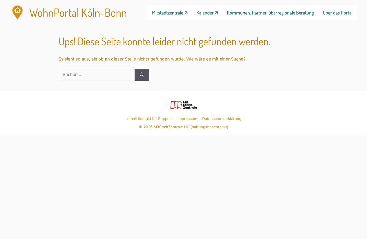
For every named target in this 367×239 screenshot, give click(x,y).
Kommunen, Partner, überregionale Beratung (270, 12)
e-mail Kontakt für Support (149, 118)
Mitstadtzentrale (167, 12)
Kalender (205, 12)
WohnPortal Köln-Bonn (78, 12)
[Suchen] (142, 75)
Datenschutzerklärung (221, 118)
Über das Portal (338, 12)
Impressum (187, 118)
